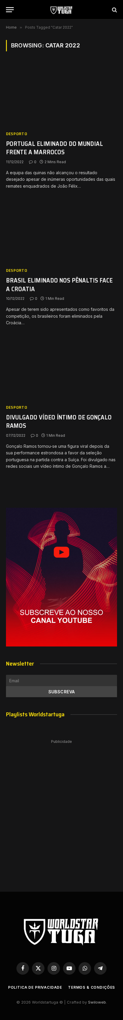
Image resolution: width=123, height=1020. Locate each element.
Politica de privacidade (35, 987)
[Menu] (10, 9)
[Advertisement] (61, 810)
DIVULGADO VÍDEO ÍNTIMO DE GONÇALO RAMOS (59, 421)
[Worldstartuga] (61, 9)
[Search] (114, 9)
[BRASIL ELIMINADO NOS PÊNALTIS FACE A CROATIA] (61, 231)
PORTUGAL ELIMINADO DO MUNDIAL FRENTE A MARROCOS (54, 148)
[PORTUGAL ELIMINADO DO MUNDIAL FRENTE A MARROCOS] (61, 94)
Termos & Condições (91, 987)
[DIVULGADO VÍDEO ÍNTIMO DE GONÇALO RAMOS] (61, 368)
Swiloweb (97, 1002)
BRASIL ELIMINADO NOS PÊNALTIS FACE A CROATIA (59, 284)
